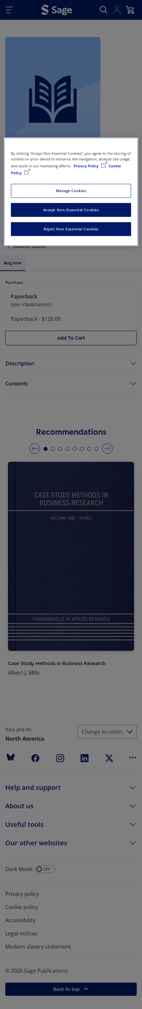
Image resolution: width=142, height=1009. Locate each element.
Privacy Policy (86, 165)
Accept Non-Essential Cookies (71, 209)
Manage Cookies (71, 190)
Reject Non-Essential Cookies (71, 228)
